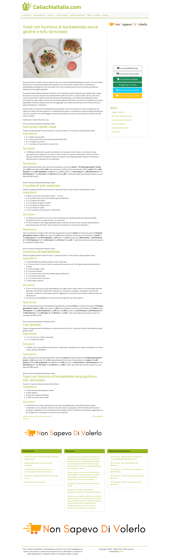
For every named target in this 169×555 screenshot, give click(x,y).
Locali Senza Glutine (128, 79)
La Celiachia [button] (26, 15)
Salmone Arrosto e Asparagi (34, 482)
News (89, 15)
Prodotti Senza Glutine (128, 95)
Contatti (105, 15)
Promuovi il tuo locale (129, 73)
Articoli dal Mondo (118, 124)
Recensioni (116, 132)
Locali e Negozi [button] (62, 15)
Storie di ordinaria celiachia (122, 116)
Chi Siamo (96, 15)
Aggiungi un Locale (128, 85)
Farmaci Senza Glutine (129, 90)
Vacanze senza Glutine (120, 128)
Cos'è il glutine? (97, 416)
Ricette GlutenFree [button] (78, 15)
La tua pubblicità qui (128, 68)
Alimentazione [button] (39, 15)
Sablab (120, 551)
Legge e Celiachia (118, 112)
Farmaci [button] (50, 15)
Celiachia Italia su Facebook (122, 120)
